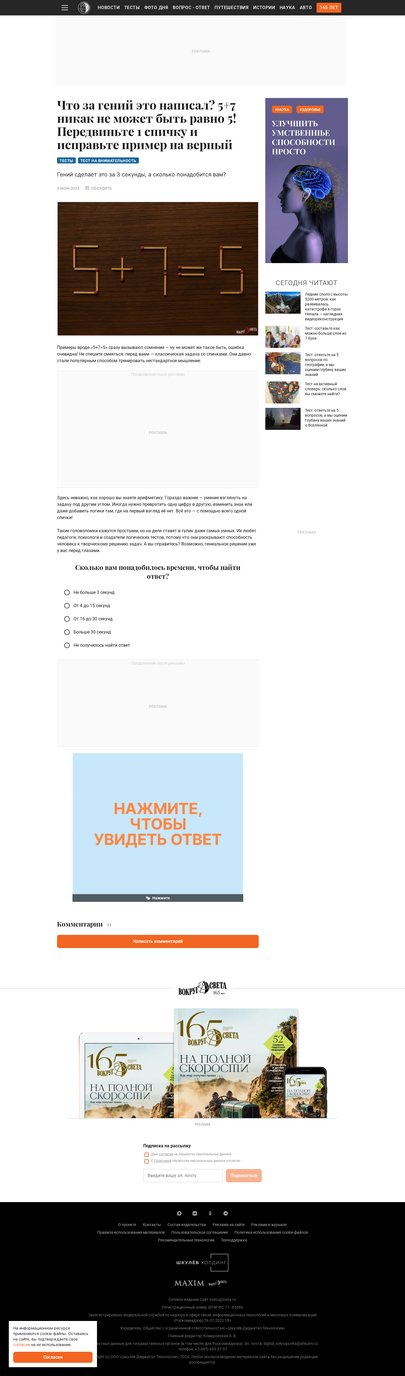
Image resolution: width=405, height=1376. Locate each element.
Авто (306, 7)
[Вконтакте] (195, 1213)
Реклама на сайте (229, 1224)
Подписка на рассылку (167, 1145)
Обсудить (101, 188)
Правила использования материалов (131, 1232)
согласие (166, 1154)
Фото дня (156, 7)
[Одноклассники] (210, 1213)
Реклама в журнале (269, 1224)
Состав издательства (187, 1224)
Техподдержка (234, 1240)
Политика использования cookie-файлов (271, 1232)
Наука (287, 7)
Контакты (152, 1224)
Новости (109, 7)
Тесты (132, 7)
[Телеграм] (225, 1213)
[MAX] (179, 1213)
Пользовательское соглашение (199, 1232)
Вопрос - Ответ (191, 7)
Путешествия (232, 7)
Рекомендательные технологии (186, 1240)
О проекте (127, 1224)
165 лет (329, 7)
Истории (264, 7)
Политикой (162, 1161)
